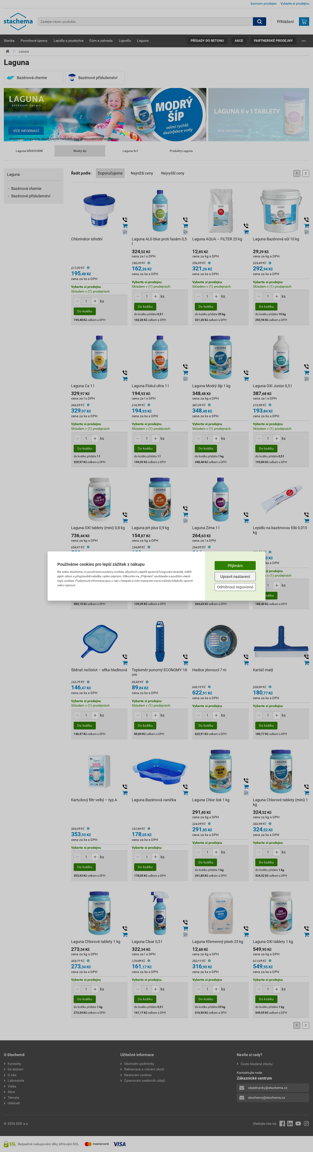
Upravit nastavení (235, 576)
